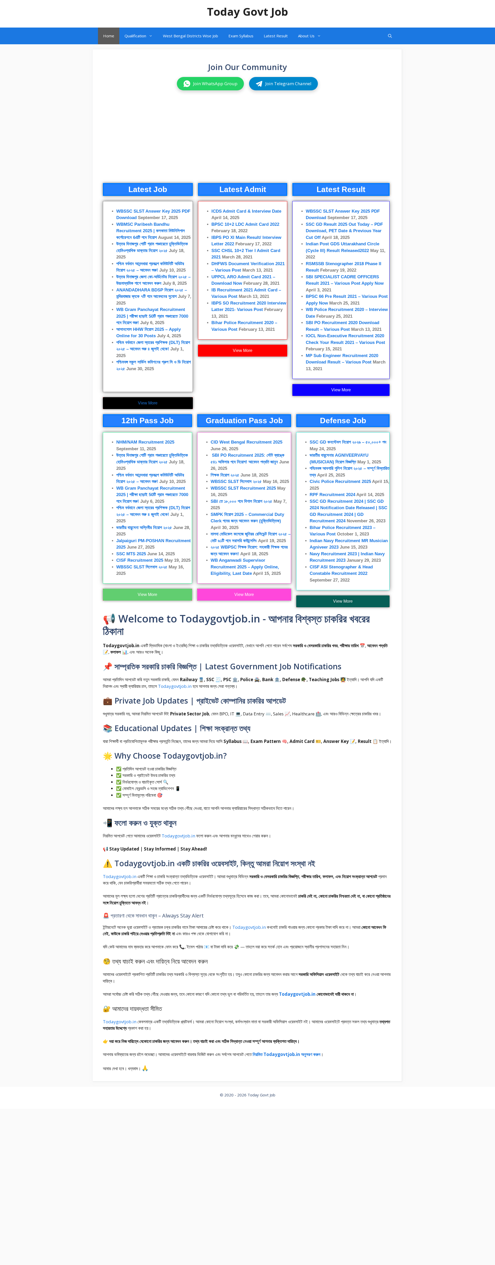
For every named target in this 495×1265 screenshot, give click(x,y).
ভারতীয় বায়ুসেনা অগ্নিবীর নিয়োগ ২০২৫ (144, 527)
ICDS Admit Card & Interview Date (246, 211)
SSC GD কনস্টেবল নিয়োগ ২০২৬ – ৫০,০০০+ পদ (348, 442)
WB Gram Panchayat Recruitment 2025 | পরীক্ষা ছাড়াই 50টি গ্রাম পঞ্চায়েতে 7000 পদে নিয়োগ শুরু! (152, 316)
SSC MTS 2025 (131, 553)
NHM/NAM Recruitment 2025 (145, 442)
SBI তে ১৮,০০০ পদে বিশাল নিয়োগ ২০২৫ (241, 501)
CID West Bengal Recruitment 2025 (246, 442)
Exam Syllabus (240, 35)
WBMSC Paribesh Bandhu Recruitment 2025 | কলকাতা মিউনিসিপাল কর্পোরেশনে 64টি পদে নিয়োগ (150, 231)
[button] (390, 36)
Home (108, 35)
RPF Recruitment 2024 (332, 494)
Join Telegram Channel (288, 83)
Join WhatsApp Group (215, 83)
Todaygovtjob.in (175, 686)
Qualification (135, 35)
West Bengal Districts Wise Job (190, 35)
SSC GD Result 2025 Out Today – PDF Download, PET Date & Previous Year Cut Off (344, 231)
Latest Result (276, 35)
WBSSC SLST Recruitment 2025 (243, 488)
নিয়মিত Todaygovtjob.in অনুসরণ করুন (286, 1054)
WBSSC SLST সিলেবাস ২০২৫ (141, 567)
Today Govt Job (247, 11)
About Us (306, 35)
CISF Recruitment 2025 (139, 560)
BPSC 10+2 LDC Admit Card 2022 (245, 224)
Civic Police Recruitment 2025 (340, 481)
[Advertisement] (247, 142)
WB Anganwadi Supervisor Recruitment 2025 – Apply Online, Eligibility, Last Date (245, 567)
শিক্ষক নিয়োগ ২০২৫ (225, 475)
